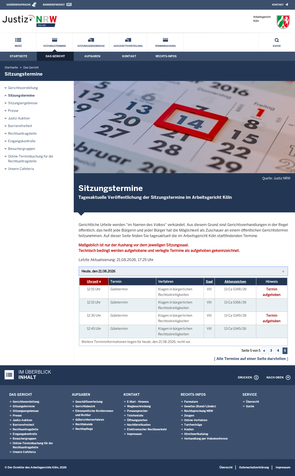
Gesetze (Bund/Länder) (200, 406)
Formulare (191, 402)
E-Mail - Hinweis (138, 402)
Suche (277, 46)
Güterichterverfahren (89, 420)
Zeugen (189, 415)
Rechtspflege (84, 429)
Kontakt (277, 4)
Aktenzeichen (235, 282)
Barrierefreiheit (54, 4)
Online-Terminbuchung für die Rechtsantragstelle (30, 158)
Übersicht (252, 402)
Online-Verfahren (195, 420)
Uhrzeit (92, 282)
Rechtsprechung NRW (198, 411)
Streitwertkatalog (196, 434)
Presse (13, 111)
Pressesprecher (137, 411)
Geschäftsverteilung (128, 46)
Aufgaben (92, 56)
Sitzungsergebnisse (91, 46)
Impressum (134, 434)
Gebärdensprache (18, 4)
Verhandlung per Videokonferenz (206, 438)
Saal (209, 282)
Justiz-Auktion (19, 118)
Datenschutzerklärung (254, 467)
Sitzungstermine (54, 46)
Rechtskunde (84, 424)
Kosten (189, 429)
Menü (18, 46)
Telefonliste (135, 415)
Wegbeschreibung (139, 406)
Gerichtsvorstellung (23, 88)
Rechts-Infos (166, 56)
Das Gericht (55, 56)
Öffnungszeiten (137, 420)
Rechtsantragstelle (22, 133)
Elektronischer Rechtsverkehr (147, 429)
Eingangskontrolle (21, 141)
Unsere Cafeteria (21, 169)
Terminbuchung (165, 46)
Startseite (18, 56)
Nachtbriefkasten (138, 425)
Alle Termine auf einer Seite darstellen (251, 358)
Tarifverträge (193, 425)
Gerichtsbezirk (85, 406)
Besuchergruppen (21, 149)
